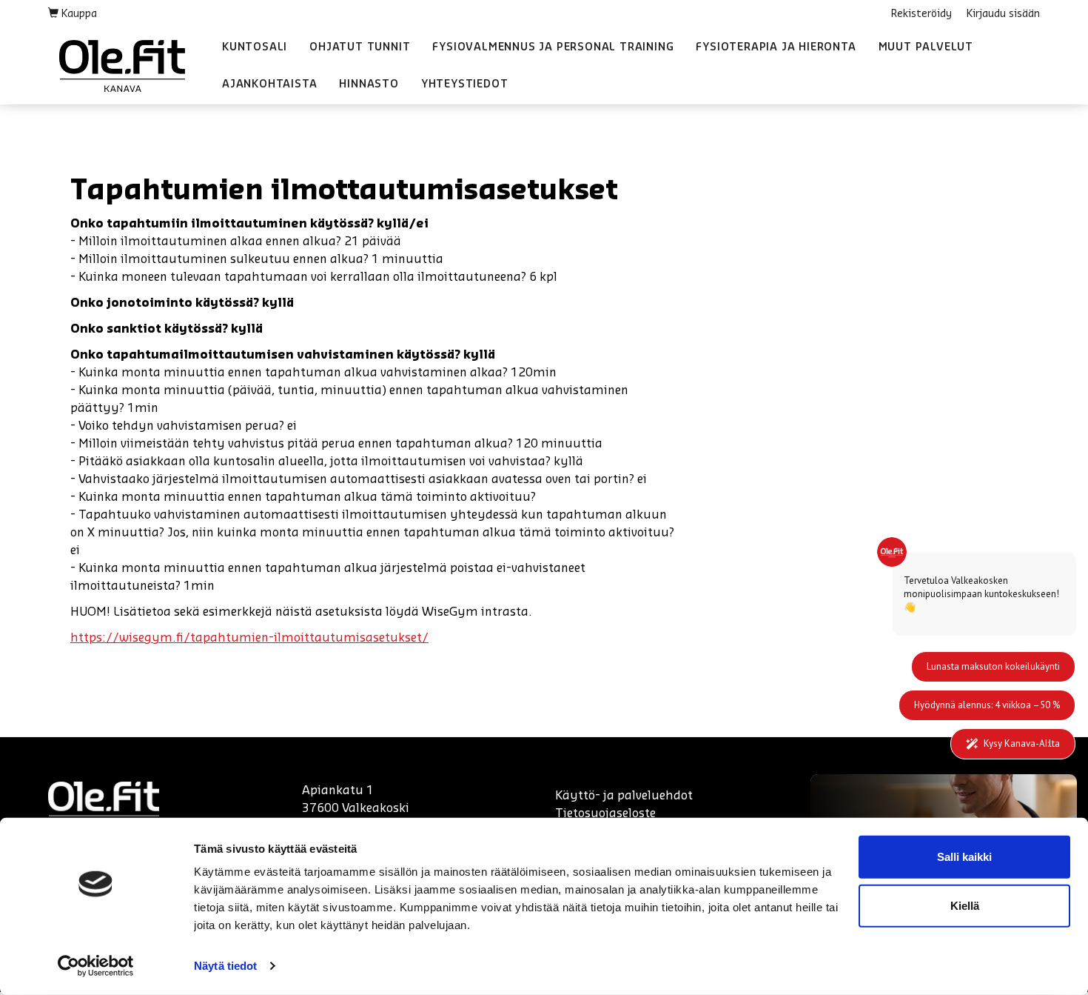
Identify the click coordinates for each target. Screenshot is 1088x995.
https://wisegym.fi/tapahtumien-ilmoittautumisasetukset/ (249, 638)
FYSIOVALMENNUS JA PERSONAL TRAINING (553, 47)
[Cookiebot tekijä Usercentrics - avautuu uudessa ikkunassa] (96, 966)
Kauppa (77, 14)
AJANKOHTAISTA (269, 84)
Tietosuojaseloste (605, 813)
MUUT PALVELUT (926, 47)
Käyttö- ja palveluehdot (624, 796)
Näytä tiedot (225, 965)
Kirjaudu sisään (1003, 14)
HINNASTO (368, 84)
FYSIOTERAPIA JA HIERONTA (776, 47)
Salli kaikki (964, 857)
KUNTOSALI (254, 47)
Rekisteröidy (921, 14)
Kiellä (964, 905)
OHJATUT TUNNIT (359, 47)
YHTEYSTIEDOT (464, 84)
